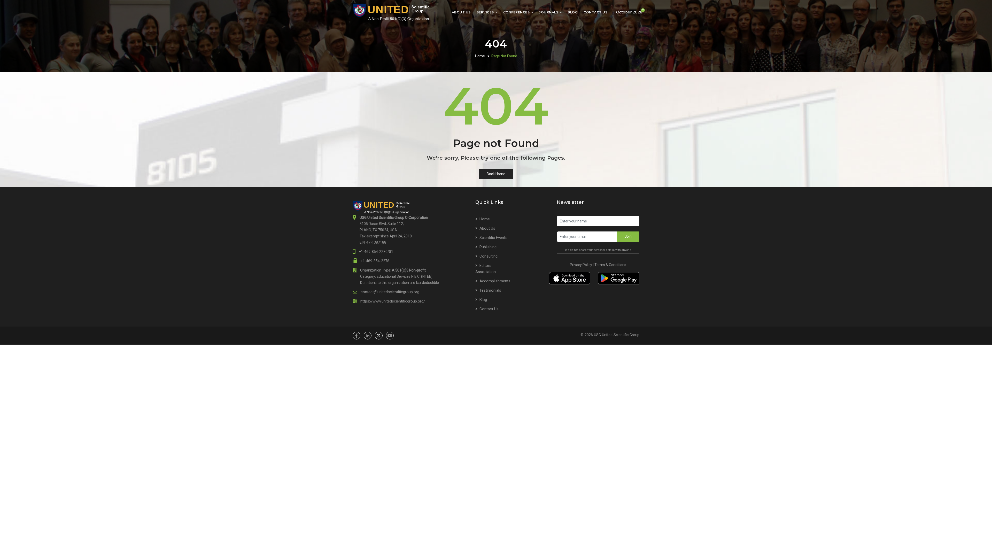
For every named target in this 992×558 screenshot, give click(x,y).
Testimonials (490, 290)
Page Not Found (504, 56)
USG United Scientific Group (616, 335)
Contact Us (595, 12)
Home (480, 56)
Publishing (488, 247)
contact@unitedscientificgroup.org (390, 292)
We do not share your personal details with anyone (598, 250)
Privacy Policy (581, 265)
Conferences (516, 12)
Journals (548, 12)
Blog (573, 12)
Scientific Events (493, 237)
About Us (461, 12)
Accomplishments (494, 281)
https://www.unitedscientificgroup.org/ (392, 301)
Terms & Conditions (610, 265)
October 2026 (630, 11)
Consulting (488, 256)
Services (485, 12)
